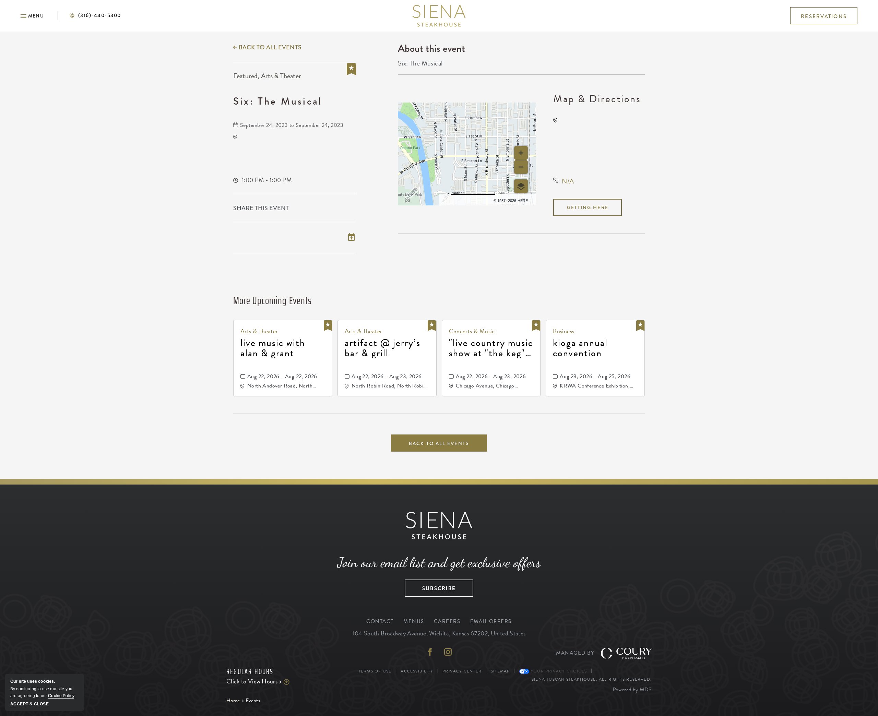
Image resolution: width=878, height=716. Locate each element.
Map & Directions (597, 99)
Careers (447, 621)
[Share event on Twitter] (336, 208)
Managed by (575, 653)
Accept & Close (29, 704)
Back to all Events (270, 47)
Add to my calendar (266, 237)
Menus (413, 621)
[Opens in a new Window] (430, 652)
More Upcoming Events (272, 301)
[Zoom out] (521, 167)
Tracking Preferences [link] (623, 671)
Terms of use (468, 199)
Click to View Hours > (271, 681)
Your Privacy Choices (558, 671)
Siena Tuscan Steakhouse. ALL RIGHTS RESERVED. (592, 679)
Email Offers (491, 621)
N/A (568, 181)
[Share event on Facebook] (321, 208)
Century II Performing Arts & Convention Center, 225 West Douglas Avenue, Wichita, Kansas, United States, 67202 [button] (603, 141)
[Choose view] (521, 186)
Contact (380, 621)
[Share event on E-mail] (351, 208)
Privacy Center (462, 671)
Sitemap (500, 671)
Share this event (261, 208)
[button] (32, 16)
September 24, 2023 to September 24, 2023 (291, 125)
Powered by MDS (632, 689)
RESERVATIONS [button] (824, 16)
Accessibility (417, 671)
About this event (431, 48)
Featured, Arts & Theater (267, 76)
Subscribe (430, 586)
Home (233, 700)
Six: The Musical (277, 101)
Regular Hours (250, 672)
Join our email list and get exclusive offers (439, 562)
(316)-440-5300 (89, 15)
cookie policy (61, 695)
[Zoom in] (521, 153)
